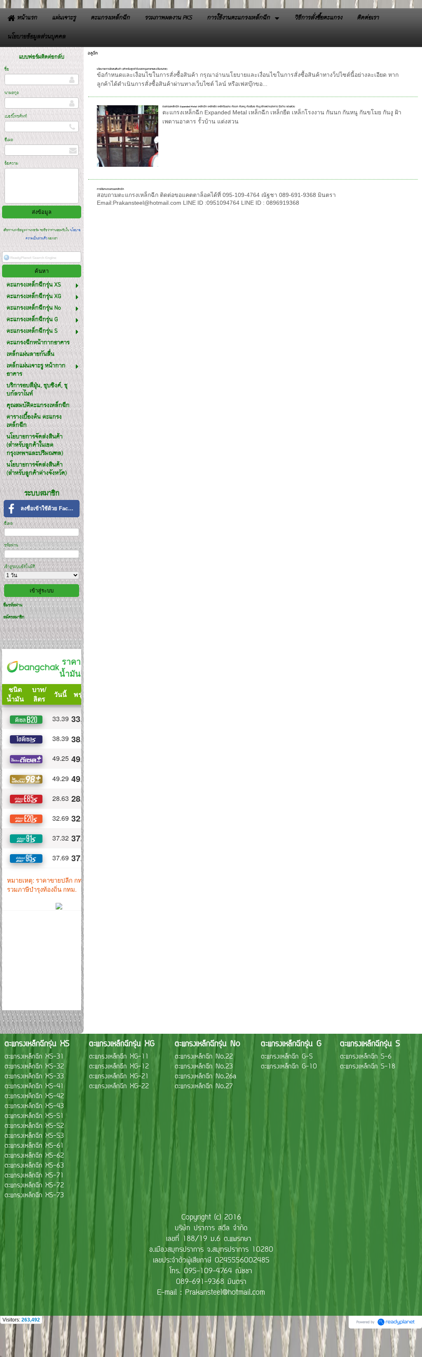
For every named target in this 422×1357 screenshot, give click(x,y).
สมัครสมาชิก (13, 617)
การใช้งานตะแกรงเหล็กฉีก (110, 189)
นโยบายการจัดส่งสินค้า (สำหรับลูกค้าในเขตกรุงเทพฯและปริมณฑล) (132, 69)
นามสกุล (12, 93)
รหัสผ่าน (11, 545)
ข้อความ (11, 164)
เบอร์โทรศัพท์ (16, 117)
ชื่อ (7, 69)
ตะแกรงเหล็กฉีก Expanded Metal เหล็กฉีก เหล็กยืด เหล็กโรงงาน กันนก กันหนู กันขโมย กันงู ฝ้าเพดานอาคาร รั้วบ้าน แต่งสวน (228, 106)
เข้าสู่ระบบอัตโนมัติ (19, 567)
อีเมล (9, 140)
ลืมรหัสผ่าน (12, 605)
